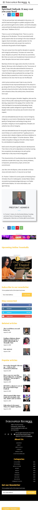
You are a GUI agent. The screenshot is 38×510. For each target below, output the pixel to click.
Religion (4, 7)
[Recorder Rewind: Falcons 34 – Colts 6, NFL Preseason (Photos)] (26, 368)
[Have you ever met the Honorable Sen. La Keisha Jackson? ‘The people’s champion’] (26, 377)
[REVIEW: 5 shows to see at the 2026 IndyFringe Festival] (26, 388)
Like (30, 305)
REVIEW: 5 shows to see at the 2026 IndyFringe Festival (13, 387)
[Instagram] (8, 434)
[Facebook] (9, 14)
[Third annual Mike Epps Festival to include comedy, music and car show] (26, 398)
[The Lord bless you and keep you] (26, 331)
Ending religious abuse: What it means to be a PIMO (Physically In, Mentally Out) (12, 341)
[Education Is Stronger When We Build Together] (26, 407)
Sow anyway (8, 349)
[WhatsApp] (21, 14)
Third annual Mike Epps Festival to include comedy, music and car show (12, 397)
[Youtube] (14, 434)
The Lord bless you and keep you (12, 329)
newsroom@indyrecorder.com (19, 428)
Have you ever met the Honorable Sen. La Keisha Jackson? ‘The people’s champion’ (13, 377)
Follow (28, 308)
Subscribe (26, 295)
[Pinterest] (17, 14)
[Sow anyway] (26, 351)
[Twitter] (13, 14)
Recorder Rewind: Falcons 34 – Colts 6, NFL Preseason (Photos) (13, 367)
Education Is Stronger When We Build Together (12, 406)
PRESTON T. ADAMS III (19, 207)
